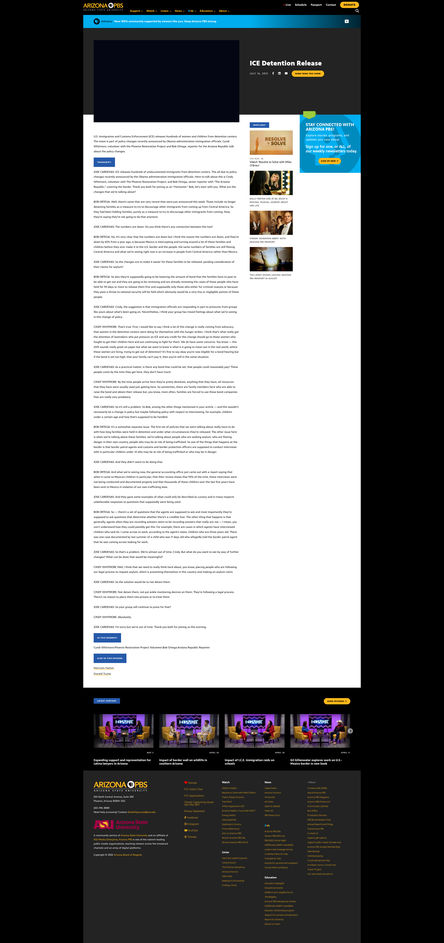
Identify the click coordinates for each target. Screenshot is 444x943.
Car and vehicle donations (320, 874)
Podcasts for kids (273, 858)
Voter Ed (269, 810)
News (268, 782)
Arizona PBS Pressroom (319, 801)
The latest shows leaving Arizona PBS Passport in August (270, 277)
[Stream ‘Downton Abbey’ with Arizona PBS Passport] (271, 212)
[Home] (103, 7)
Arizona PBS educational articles (280, 901)
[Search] (356, 11)
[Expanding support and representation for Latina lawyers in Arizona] (123, 716)
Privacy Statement (194, 811)
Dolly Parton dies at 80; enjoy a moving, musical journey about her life (269, 202)
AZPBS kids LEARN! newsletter (279, 845)
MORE (335, 701)
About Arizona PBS (317, 792)
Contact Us (313, 833)
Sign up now (328, 161)
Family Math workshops (276, 867)
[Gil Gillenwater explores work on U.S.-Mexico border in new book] (320, 716)
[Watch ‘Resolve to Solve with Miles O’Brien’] (271, 132)
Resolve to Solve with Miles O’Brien (239, 792)
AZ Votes (269, 801)
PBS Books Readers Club (319, 819)
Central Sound (229, 862)
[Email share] (288, 73)
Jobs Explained (229, 819)
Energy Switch (229, 815)
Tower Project (314, 869)
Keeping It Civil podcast (233, 880)
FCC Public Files (193, 789)
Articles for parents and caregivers (281, 863)
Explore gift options (317, 838)
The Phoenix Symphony (233, 867)
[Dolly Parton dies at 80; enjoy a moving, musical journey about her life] (271, 172)
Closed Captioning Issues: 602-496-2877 (199, 803)
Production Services (317, 815)
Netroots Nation (104, 668)
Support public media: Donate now (324, 842)
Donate (192, 782)
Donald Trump (102, 673)
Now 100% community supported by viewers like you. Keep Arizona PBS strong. (165, 21)
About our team (272, 924)
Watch (226, 782)
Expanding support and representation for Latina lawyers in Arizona (122, 761)
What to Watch (229, 788)
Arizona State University (134, 835)
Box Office (313, 810)
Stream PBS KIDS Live (275, 836)
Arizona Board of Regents (128, 854)
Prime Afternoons (230, 828)
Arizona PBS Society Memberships (324, 847)
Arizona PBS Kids (273, 831)
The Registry (270, 897)
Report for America (274, 919)
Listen (225, 852)
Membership (314, 851)
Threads (192, 836)
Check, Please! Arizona (233, 797)
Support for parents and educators (281, 915)
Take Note (227, 876)
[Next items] (350, 731)
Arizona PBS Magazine (318, 797)
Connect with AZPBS (317, 788)
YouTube (192, 830)
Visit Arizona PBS (316, 828)
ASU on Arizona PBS (231, 833)
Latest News (270, 788)
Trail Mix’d (227, 801)
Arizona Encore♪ (230, 871)
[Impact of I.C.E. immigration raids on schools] (255, 716)
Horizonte (270, 797)
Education (271, 877)
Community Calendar (318, 806)
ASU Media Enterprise (106, 839)
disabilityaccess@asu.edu (142, 812)
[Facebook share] (275, 73)
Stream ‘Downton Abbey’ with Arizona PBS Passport (268, 240)
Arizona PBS (125, 839)
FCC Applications (194, 795)
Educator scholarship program (279, 910)
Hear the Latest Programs (234, 858)
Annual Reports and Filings (320, 824)
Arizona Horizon (273, 792)
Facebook (192, 817)
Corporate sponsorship (319, 860)
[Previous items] (93, 731)
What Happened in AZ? (233, 806)
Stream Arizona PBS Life (233, 838)
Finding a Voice (229, 885)
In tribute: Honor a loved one (322, 865)
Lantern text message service (279, 849)
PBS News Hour (272, 815)
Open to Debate (272, 806)
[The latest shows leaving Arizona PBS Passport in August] (271, 248)
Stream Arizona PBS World (235, 842)
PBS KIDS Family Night (275, 840)
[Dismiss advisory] (347, 21)
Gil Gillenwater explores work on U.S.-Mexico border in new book (316, 761)
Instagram (193, 824)
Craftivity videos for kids (276, 854)
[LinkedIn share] (281, 73)
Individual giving (315, 856)
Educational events (274, 888)
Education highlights (274, 883)
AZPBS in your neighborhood (279, 892)
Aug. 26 (256, 158)
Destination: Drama (231, 824)
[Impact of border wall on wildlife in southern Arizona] (189, 716)
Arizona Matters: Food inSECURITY (238, 810)
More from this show (308, 73)
